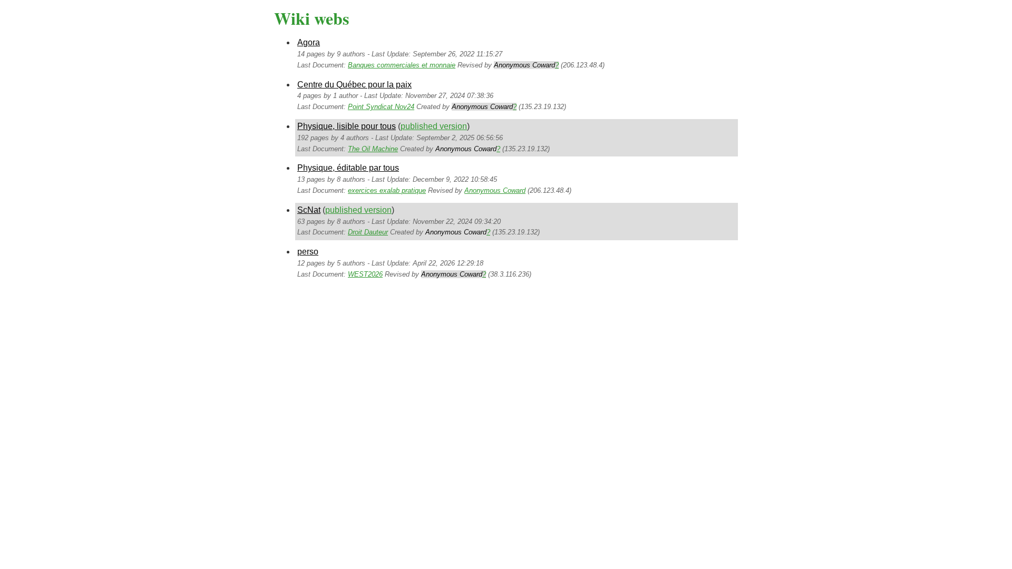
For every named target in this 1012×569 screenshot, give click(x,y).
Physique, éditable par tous (348, 167)
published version (434, 126)
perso (307, 251)
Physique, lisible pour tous (346, 126)
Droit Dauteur (368, 232)
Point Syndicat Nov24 (381, 107)
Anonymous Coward (495, 190)
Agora (308, 42)
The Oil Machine (373, 149)
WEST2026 (365, 274)
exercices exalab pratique (387, 190)
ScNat (308, 209)
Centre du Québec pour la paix (354, 84)
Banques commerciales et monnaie (401, 65)
